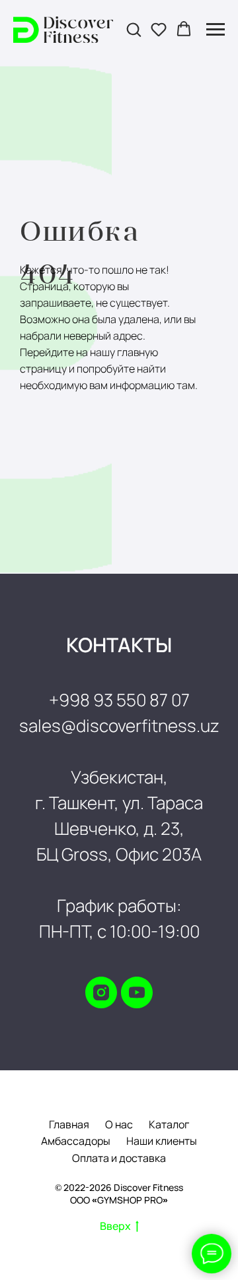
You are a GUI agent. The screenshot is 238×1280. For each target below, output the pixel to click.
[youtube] (137, 992)
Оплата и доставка (119, 1158)
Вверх (115, 1226)
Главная (69, 1124)
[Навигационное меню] (215, 29)
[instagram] (101, 992)
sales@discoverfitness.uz (119, 725)
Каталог (169, 1124)
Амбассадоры (75, 1141)
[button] (133, 29)
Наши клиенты (161, 1141)
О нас (119, 1124)
